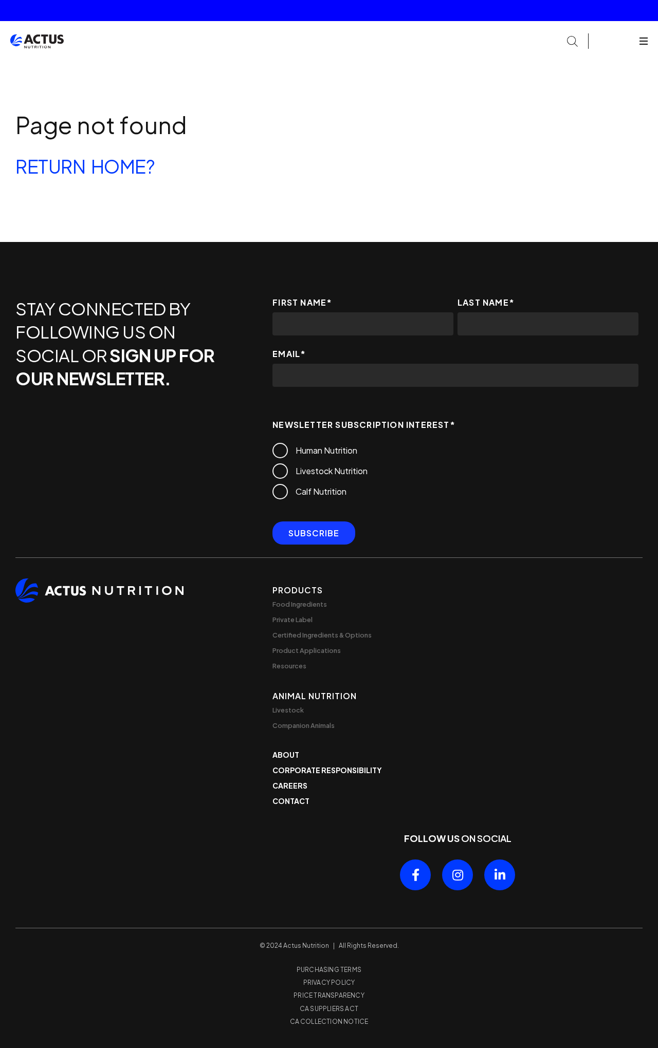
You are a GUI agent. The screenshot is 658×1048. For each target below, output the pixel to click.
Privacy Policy (329, 982)
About (285, 754)
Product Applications (306, 650)
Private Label (292, 619)
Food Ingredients (299, 604)
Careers (289, 785)
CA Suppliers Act (329, 1009)
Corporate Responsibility (327, 770)
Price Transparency (329, 995)
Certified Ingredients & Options (322, 635)
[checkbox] (455, 471)
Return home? (85, 166)
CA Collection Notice (329, 1021)
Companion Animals (303, 725)
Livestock (288, 710)
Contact (290, 801)
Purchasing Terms (329, 970)
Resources (289, 666)
